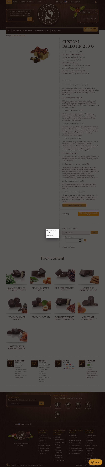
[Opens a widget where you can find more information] (95, 462)
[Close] (59, 229)
